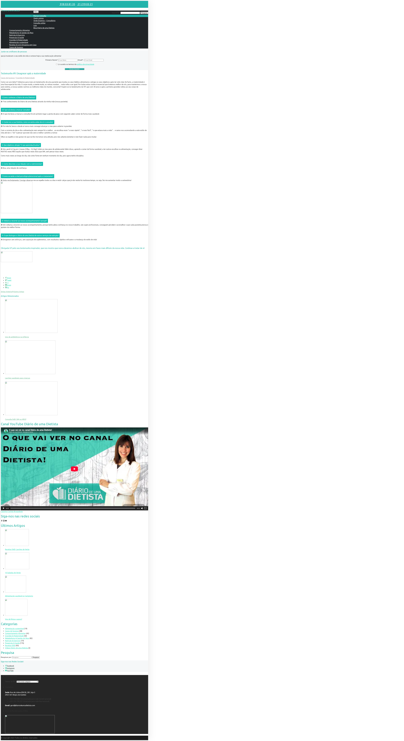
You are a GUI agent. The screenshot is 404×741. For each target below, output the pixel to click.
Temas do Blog (11, 681)
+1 (8, 283)
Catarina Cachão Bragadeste (12, 511)
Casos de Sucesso (16, 47)
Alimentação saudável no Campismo (19, 596)
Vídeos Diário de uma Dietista (16, 648)
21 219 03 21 (85, 4)
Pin (8, 288)
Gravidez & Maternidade (18, 40)
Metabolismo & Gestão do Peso (21, 33)
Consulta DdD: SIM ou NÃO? (15, 419)
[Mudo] (142, 508)
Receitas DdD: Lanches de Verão (17, 549)
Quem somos (38, 18)
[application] (74, 468)
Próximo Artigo (18, 292)
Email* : (81, 60)
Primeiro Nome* (51, 60)
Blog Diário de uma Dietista (43, 28)
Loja (35, 25)
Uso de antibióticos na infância (17, 337)
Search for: (116, 13)
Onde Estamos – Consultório (44, 21)
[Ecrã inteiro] (145, 508)
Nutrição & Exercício (17, 35)
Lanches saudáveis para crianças (17, 378)
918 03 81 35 (67, 4)
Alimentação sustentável (18, 42)
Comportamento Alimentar (19, 30)
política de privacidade (85, 64)
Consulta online (39, 23)
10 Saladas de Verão (13, 573)
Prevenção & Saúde (16, 38)
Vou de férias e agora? (13, 619)
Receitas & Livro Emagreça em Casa (22, 45)
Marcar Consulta (39, 16)
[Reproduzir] (4, 508)
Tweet (9, 280)
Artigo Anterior (6, 292)
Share (9, 278)
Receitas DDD (10, 645)
